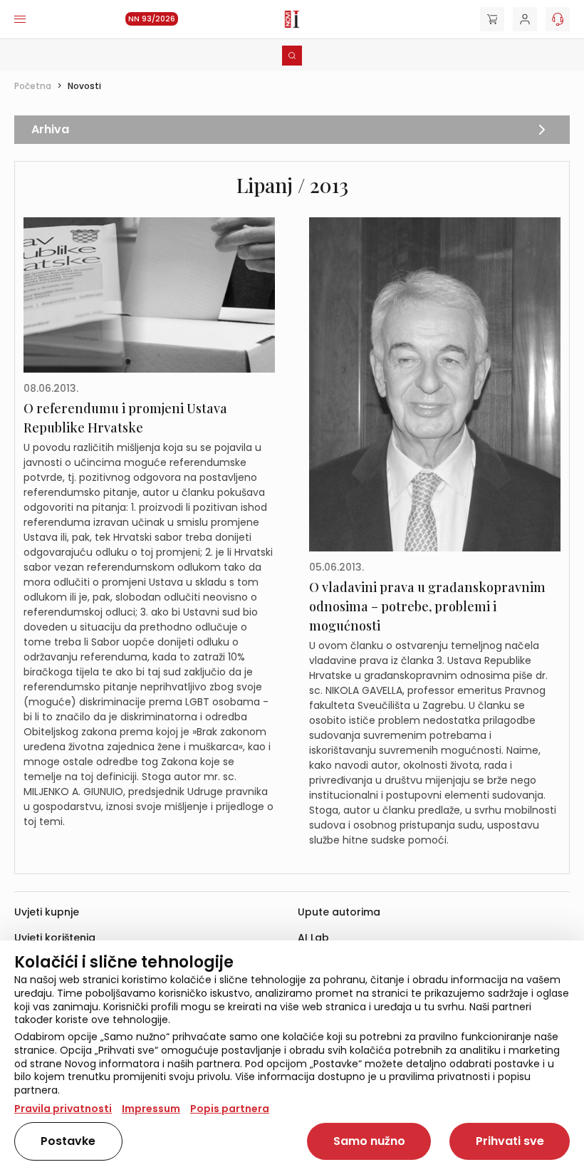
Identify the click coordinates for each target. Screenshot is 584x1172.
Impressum (151, 1108)
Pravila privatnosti (63, 1108)
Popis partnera (229, 1108)
